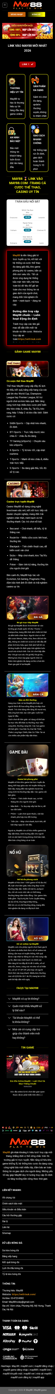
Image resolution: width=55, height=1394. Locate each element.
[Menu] (4, 5)
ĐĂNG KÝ (36, 14)
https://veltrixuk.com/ (24, 1294)
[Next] (49, 1079)
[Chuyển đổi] (9, 999)
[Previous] (5, 1079)
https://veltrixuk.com (29, 339)
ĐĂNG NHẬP (17, 14)
